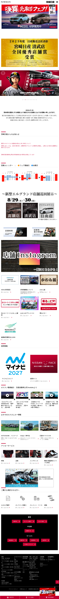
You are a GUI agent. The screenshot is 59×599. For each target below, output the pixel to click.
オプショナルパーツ (18, 568)
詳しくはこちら (5, 292)
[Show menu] (57, 2)
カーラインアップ (5, 559)
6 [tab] (30, 100)
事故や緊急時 (17, 566)
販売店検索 (25, 558)
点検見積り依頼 (32, 567)
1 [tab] (22, 100)
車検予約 (22, 540)
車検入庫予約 (32, 562)
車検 (15, 559)
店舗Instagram (17, 576)
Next (58, 83)
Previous (0, 83)
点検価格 (16, 564)
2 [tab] (24, 100)
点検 (15, 562)
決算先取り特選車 (18, 580)
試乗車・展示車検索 (5, 558)
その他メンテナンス (28, 544)
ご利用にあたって (23, 589)
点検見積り (33, 540)
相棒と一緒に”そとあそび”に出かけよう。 (9, 438)
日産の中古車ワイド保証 (6, 583)
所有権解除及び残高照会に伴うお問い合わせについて (27, 292)
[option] (10, 178)
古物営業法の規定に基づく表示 (34, 589)
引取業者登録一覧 (43, 559)
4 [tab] (27, 100)
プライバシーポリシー (13, 589)
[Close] (55, 587)
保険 (24, 572)
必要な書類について (33, 579)
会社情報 (42, 558)
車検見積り (11, 540)
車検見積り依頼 (32, 564)
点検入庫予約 (32, 565)
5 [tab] (29, 100)
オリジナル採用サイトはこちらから (38, 381)
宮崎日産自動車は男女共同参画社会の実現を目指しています (17, 154)
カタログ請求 (41, 521)
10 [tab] (36, 100)
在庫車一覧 (28, 530)
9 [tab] (35, 100)
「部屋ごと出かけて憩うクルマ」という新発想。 (47, 438)
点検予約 (44, 540)
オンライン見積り (27, 521)
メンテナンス (17, 565)
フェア (15, 573)
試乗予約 (15, 521)
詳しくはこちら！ (5, 317)
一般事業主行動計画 (33, 575)
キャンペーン (17, 575)
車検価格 (16, 561)
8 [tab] (33, 100)
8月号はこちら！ (44, 292)
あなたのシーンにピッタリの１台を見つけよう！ (27, 438)
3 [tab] (25, 100)
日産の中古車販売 (5, 582)
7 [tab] (32, 100)
